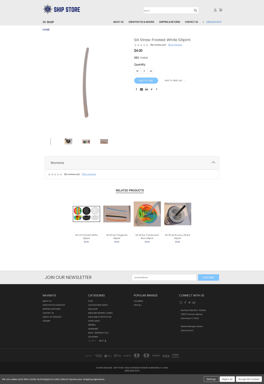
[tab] (132, 162)
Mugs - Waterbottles (98, 333)
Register (57, 317)
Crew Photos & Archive (141, 22)
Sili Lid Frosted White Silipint (86, 237)
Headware (93, 329)
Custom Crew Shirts (98, 305)
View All (138, 305)
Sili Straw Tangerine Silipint (117, 237)
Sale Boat (93, 309)
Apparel (92, 325)
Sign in (46, 317)
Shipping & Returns (169, 22)
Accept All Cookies (248, 379)
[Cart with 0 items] (220, 9)
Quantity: (140, 64)
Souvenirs (93, 337)
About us (118, 22)
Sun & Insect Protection (99, 317)
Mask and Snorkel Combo (100, 313)
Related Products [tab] (130, 190)
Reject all (227, 379)
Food (90, 301)
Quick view (86, 210)
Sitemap (46, 321)
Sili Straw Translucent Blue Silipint (147, 237)
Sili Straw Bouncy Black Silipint (177, 237)
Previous (256, 374)
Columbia (138, 301)
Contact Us (191, 22)
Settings (211, 379)
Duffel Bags (94, 321)
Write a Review (175, 45)
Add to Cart (86, 216)
